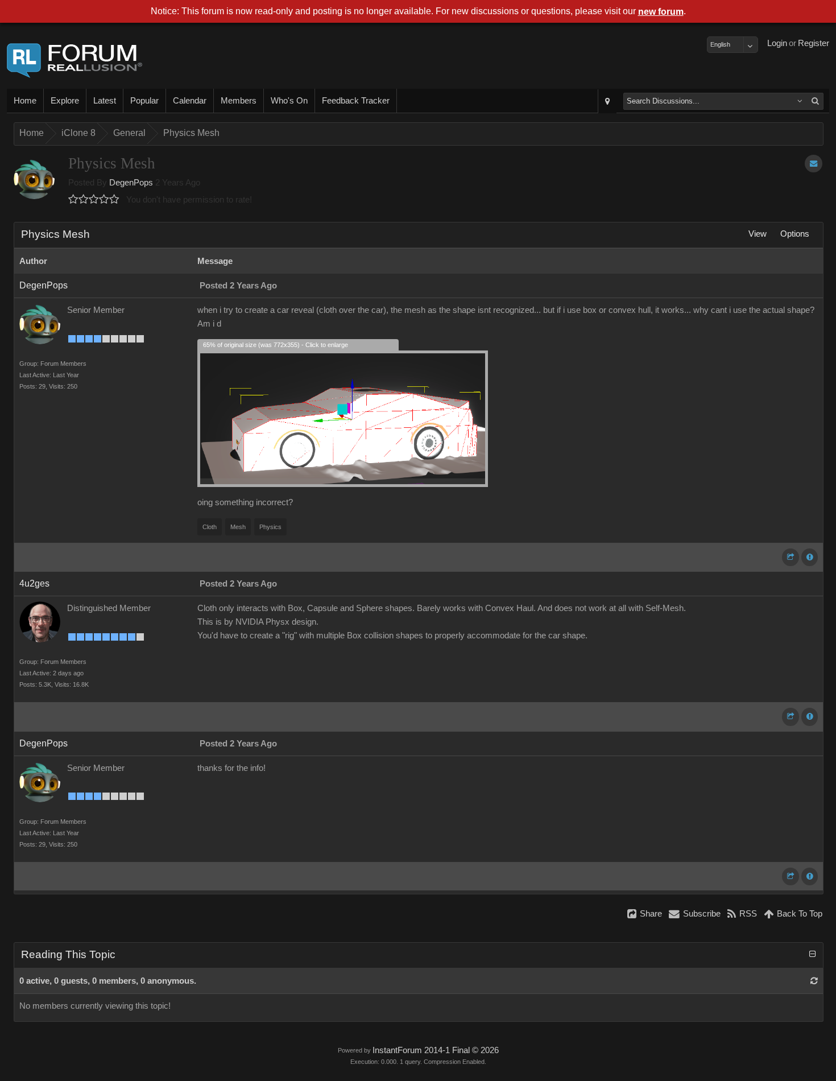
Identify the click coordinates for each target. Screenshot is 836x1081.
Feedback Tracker (356, 100)
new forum (661, 11)
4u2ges (34, 583)
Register (813, 43)
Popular (144, 100)
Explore (65, 100)
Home (25, 100)
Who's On (289, 100)
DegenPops (131, 182)
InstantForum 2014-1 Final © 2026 (436, 1050)
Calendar (189, 100)
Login (777, 43)
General (129, 133)
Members (238, 100)
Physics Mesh (191, 133)
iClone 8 (78, 133)
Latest (104, 100)
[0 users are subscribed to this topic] (813, 163)
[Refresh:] (814, 980)
